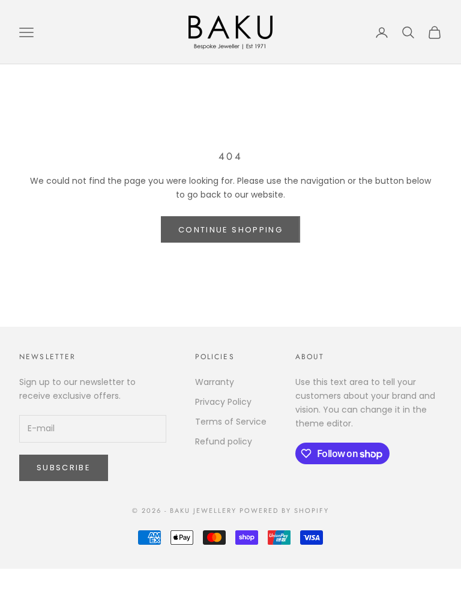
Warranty (214, 382)
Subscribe (64, 467)
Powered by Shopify (284, 510)
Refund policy (223, 441)
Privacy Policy (223, 402)
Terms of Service (231, 422)
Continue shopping (230, 229)
